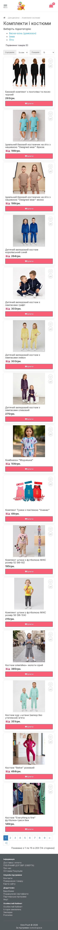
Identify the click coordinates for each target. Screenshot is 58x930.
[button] (5, 6)
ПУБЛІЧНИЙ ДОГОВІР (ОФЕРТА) (18, 865)
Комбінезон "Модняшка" (19, 460)
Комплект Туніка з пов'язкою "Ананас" (27, 510)
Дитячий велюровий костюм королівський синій (21, 251)
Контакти (7, 878)
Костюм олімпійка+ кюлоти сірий (24, 665)
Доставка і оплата (12, 862)
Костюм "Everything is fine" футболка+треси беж (20, 819)
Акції (5, 899)
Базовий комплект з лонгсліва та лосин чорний (27, 93)
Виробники (8, 891)
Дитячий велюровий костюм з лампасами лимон (22, 356)
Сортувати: (9, 52)
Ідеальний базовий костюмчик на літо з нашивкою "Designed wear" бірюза (28, 146)
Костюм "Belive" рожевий (19, 767)
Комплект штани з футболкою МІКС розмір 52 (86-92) (25, 561)
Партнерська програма (14, 896)
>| (6, 843)
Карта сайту (9, 884)
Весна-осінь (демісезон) (22, 33)
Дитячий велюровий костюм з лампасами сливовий (22, 409)
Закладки (7, 912)
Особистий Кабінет (12, 906)
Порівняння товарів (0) (17, 45)
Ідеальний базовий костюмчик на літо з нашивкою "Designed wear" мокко (28, 198)
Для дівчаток (13, 18)
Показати (35, 52)
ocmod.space (35, 928)
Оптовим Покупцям (12, 871)
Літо (11, 39)
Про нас (7, 868)
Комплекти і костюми (31, 18)
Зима (12, 36)
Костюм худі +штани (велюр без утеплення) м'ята (23, 716)
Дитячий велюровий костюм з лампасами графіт (22, 303)
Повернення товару (13, 881)
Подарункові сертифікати (15, 894)
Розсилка (7, 915)
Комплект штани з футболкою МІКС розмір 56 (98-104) (25, 614)
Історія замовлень (12, 909)
